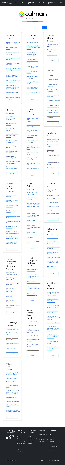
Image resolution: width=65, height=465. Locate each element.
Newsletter (52, 450)
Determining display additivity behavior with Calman (32, 61)
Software (40, 444)
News (51, 437)
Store (15, 2)
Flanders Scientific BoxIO (32, 336)
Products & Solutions (31, 3)
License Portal (20, 451)
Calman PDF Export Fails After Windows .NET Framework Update (53, 294)
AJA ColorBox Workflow (32, 42)
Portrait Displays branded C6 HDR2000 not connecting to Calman (53, 348)
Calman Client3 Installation (53, 168)
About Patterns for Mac (52, 238)
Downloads (52, 439)
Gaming (29, 436)
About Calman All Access (53, 213)
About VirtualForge (10, 348)
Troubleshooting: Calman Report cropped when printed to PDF (53, 336)
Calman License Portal (52, 202)
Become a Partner (41, 3)
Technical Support (53, 446)
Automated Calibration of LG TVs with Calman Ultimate (33, 120)
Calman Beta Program (21, 441)
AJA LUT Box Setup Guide (33, 350)
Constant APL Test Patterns (12, 401)
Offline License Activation (53, 195)
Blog (50, 434)
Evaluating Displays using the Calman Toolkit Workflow (12, 135)
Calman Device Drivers (52, 159)
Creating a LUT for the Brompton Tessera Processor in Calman (32, 54)
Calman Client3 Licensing (53, 206)
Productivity (30, 441)
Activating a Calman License (53, 210)
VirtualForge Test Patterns (12, 329)
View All (32, 99)
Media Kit (52, 441)
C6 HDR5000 (41, 441)
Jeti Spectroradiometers (32, 210)
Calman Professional (43, 434)
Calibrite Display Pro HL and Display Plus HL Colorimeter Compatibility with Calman (33, 204)
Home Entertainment (32, 438)
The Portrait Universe (20, 3)
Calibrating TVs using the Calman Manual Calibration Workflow (33, 47)
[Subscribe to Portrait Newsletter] (61, 2)
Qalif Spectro (30, 237)
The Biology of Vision (11, 382)
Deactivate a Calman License (54, 199)
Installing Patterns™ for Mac (53, 257)
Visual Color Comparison (12, 378)
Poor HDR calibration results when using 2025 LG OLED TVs (53, 317)
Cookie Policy (50, 460)
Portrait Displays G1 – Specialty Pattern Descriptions (11, 290)
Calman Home (42, 437)
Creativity (30, 443)
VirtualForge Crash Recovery (54, 323)
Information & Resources (51, 3)
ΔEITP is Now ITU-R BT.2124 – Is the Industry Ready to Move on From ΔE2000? (13, 392)
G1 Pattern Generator (43, 439)
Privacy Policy (43, 460)
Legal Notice (56, 460)
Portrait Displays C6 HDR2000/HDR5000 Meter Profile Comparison (12, 87)
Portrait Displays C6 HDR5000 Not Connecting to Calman (33, 227)
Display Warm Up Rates (12, 397)
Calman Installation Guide (53, 155)
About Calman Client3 (52, 55)
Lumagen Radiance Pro (32, 321)
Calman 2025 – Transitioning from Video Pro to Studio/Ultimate (13, 118)
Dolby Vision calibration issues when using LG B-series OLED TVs (13, 70)
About (18, 436)
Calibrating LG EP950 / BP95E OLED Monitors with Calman (33, 147)
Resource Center (53, 444)
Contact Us (19, 438)
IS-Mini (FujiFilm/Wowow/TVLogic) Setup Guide (33, 330)
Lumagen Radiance (31, 325)
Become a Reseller (21, 443)
